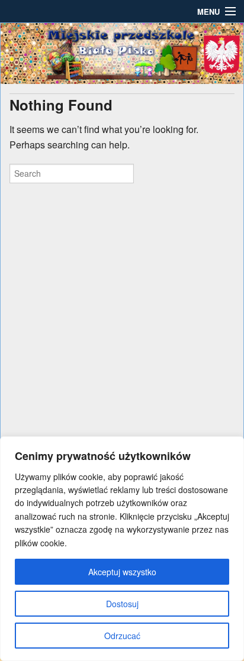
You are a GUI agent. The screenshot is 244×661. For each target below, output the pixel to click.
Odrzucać (122, 635)
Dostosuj (122, 604)
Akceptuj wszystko (122, 572)
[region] (122, 548)
